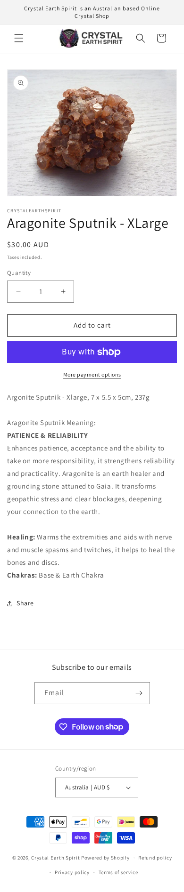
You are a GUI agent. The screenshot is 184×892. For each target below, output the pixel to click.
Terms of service (118, 872)
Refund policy (155, 857)
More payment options (92, 374)
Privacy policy (72, 872)
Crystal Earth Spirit (55, 857)
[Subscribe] (139, 693)
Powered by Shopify (105, 857)
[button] (18, 38)
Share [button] (25, 603)
